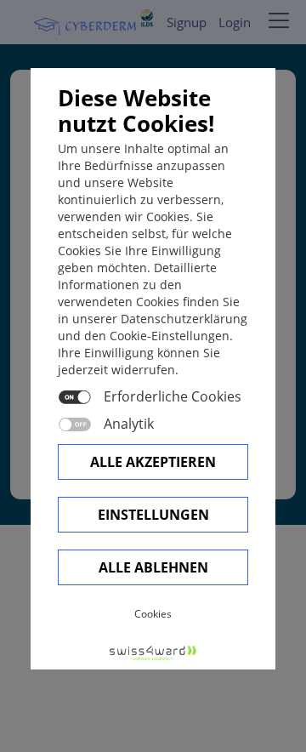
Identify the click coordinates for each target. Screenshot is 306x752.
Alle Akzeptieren (153, 462)
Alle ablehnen (153, 567)
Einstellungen (153, 514)
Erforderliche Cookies (172, 396)
